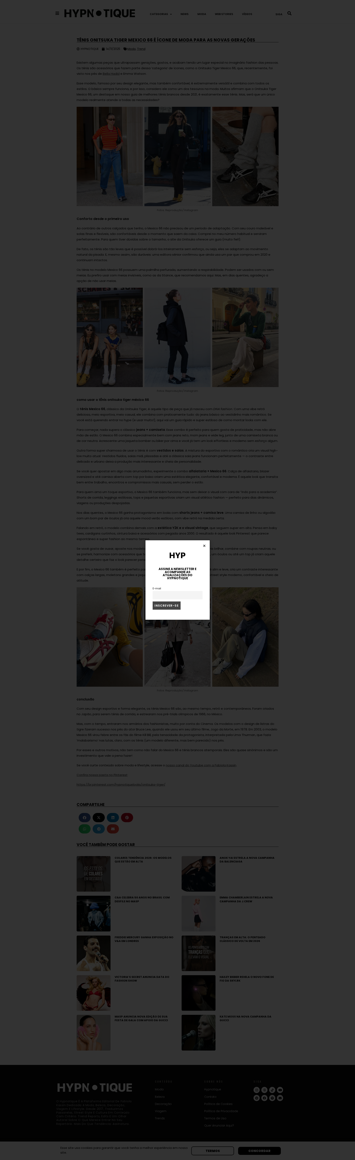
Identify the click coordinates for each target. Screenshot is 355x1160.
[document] (177, 580)
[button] (204, 545)
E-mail (157, 588)
